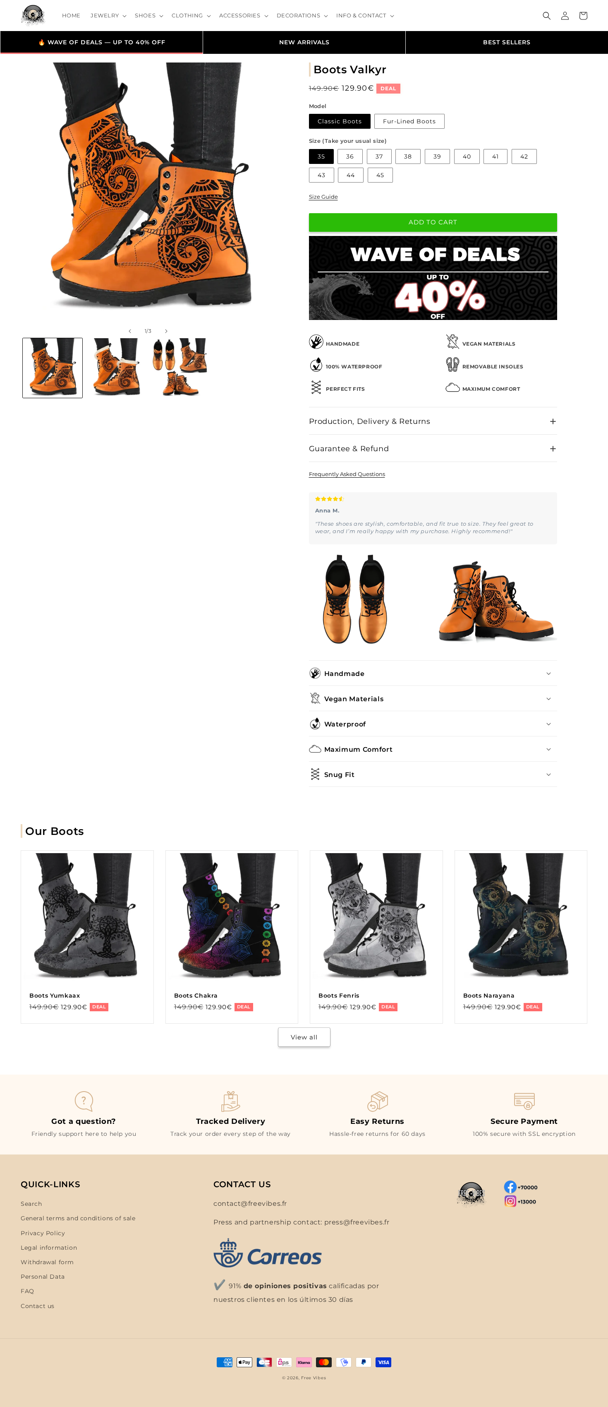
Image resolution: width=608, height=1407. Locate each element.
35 (321, 156)
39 (437, 156)
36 (350, 156)
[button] (108, 15)
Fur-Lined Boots (409, 121)
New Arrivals (304, 42)
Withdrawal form (47, 1262)
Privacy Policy (43, 1233)
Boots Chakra (196, 995)
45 (380, 175)
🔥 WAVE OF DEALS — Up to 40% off (101, 42)
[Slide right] (166, 331)
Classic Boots (340, 121)
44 (351, 175)
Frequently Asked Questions (347, 474)
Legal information (49, 1247)
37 (379, 156)
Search (31, 1203)
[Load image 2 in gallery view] (116, 368)
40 (467, 156)
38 (408, 156)
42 (524, 156)
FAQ (27, 1291)
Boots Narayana (489, 995)
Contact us (38, 1306)
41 (495, 156)
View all (304, 1037)
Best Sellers (507, 42)
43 (322, 175)
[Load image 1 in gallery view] (52, 368)
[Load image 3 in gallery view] (179, 368)
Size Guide (323, 196)
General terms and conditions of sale (78, 1218)
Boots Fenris (338, 995)
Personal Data (43, 1276)
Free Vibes (313, 1378)
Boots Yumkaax (54, 995)
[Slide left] (130, 331)
